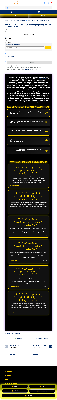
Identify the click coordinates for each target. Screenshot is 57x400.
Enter (48, 48)
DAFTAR (14, 15)
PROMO (16, 387)
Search (7, 7)
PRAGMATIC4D (42, 79)
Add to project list (30, 62)
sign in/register (27, 69)
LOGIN (43, 15)
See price (12, 354)
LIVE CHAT (29, 395)
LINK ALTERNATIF (43, 391)
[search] (28, 7)
